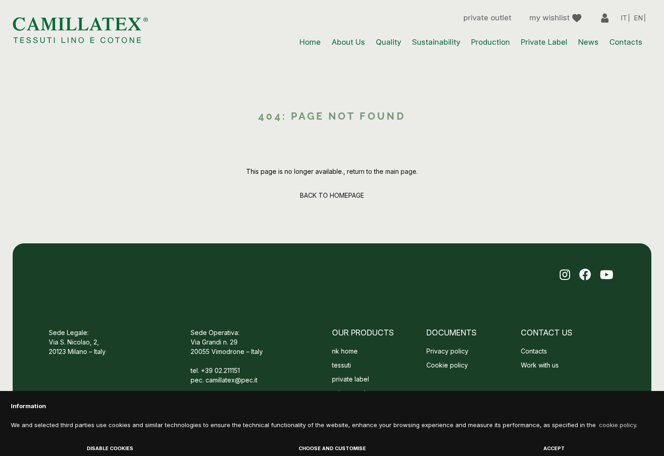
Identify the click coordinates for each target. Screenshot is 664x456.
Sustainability (436, 42)
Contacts (625, 42)
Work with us (541, 365)
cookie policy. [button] (618, 424)
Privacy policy (447, 351)
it (624, 18)
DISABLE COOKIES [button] (110, 448)
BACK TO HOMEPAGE (332, 195)
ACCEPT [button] (554, 448)
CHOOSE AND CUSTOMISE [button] (332, 448)
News (588, 42)
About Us (348, 42)
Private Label (544, 42)
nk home (345, 351)
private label (350, 379)
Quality (388, 42)
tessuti (341, 365)
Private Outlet (487, 17)
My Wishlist (550, 17)
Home (310, 42)
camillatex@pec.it (231, 380)
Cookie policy (447, 365)
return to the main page (381, 171)
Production (490, 42)
